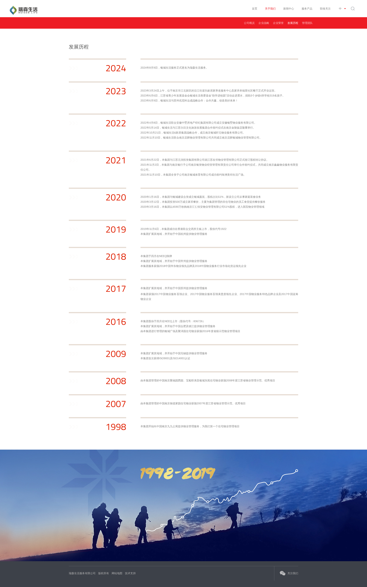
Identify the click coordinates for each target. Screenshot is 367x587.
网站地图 (117, 573)
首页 (254, 8)
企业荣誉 (278, 22)
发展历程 (292, 22)
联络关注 (325, 8)
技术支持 (130, 573)
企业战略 (263, 22)
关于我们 (270, 8)
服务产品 (307, 8)
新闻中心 (288, 8)
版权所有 (103, 573)
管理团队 (307, 22)
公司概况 (249, 22)
